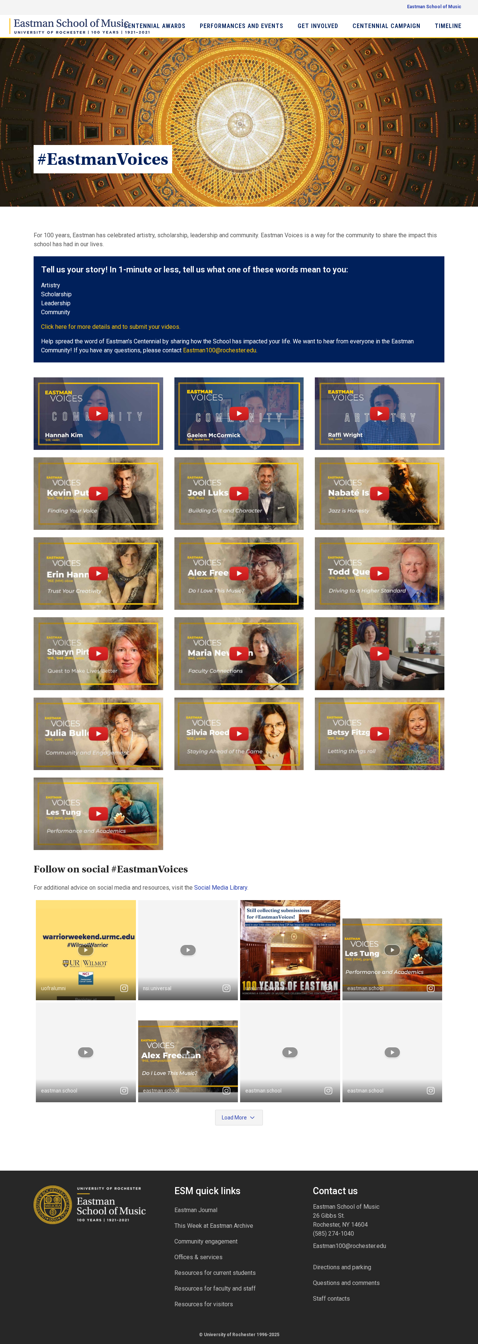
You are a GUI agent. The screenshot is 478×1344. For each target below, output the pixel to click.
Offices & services (198, 1257)
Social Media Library (220, 887)
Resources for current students (215, 1272)
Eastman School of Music (434, 6)
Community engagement (206, 1241)
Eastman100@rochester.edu (349, 1245)
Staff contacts (331, 1298)
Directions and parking (342, 1267)
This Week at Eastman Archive (213, 1225)
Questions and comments (346, 1282)
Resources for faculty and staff (215, 1288)
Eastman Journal (195, 1210)
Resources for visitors (203, 1304)
